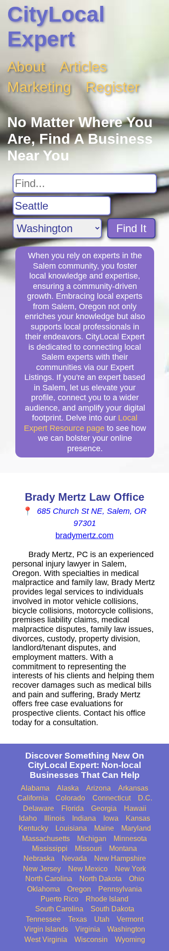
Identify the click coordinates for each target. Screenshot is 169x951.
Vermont (130, 919)
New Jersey (42, 869)
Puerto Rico (59, 899)
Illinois (54, 818)
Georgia (104, 808)
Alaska (68, 788)
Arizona (98, 788)
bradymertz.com (84, 535)
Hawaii (135, 808)
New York (130, 869)
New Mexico (88, 869)
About (26, 67)
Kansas (138, 818)
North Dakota (100, 878)
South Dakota (112, 909)
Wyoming (130, 939)
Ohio (136, 878)
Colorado (70, 798)
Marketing (39, 87)
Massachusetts (46, 838)
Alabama (35, 788)
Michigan (91, 838)
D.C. (145, 798)
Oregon (79, 889)
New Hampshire (120, 858)
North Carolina (48, 878)
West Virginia (45, 939)
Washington (126, 929)
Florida (72, 808)
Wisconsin (91, 939)
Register (113, 87)
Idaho (28, 818)
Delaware (38, 808)
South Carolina (59, 909)
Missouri (88, 848)
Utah (102, 919)
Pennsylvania (120, 889)
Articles (83, 67)
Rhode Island (107, 899)
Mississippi (50, 848)
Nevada (74, 858)
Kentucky (33, 828)
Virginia (87, 929)
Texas (77, 919)
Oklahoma (43, 889)
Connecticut (111, 798)
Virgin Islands (46, 929)
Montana (123, 848)
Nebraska (39, 858)
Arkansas (133, 788)
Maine (104, 828)
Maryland (136, 828)
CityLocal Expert (56, 26)
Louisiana (71, 828)
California (32, 798)
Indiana (84, 818)
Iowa (111, 818)
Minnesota (130, 838)
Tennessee (43, 919)
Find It (131, 228)
